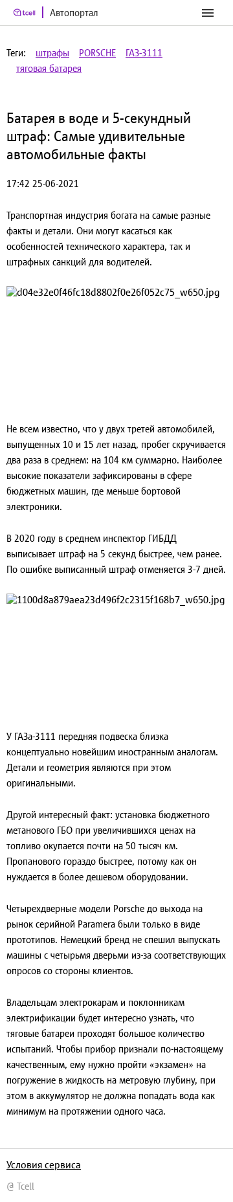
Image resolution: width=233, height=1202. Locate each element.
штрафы (52, 53)
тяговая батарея (49, 68)
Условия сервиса (43, 1164)
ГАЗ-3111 (144, 53)
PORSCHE (97, 53)
